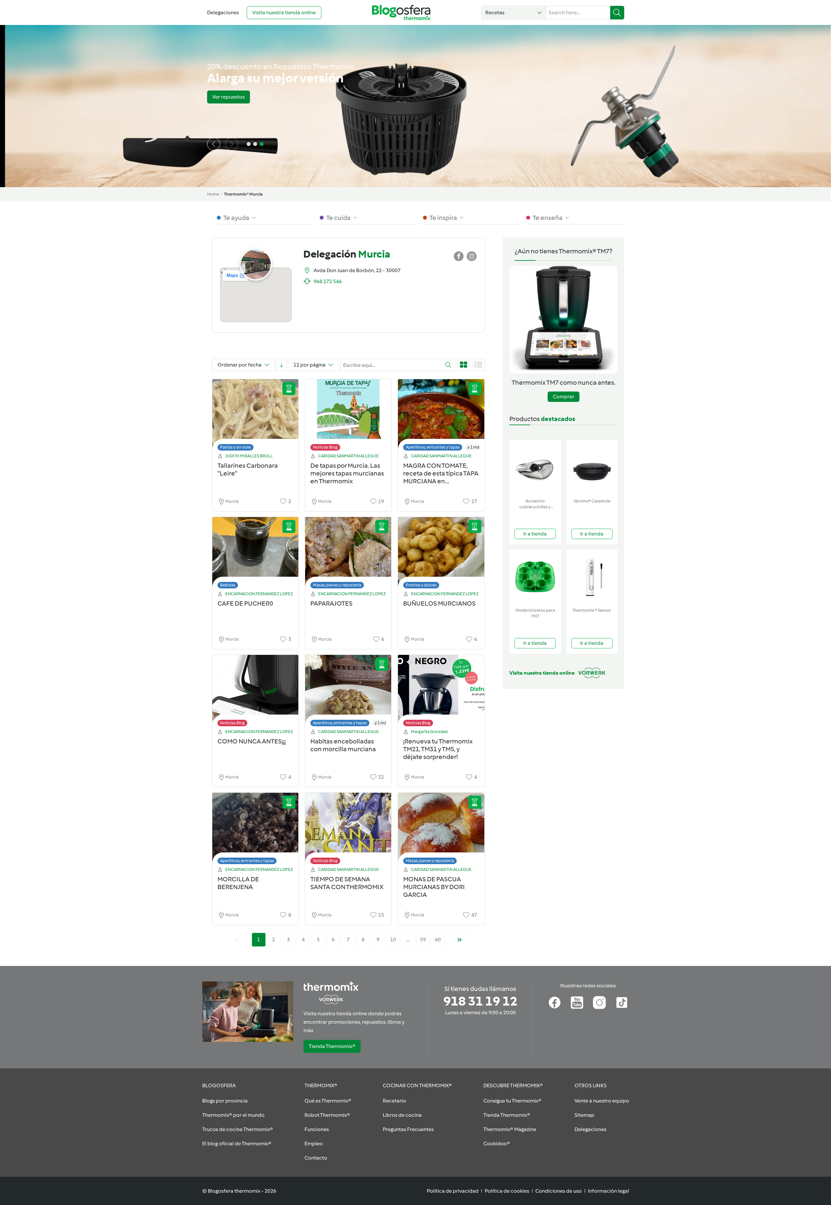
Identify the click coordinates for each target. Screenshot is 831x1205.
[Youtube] (577, 1002)
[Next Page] (459, 939)
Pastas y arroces (235, 447)
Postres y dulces (421, 585)
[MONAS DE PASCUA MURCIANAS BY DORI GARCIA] (441, 830)
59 (423, 939)
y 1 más (474, 447)
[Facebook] (554, 1002)
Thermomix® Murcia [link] (243, 194)
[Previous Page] (237, 939)
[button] (513, 12)
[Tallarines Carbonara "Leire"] (255, 416)
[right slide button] (231, 144)
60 (438, 939)
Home (213, 194)
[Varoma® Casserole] (592, 467)
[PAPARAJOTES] (348, 554)
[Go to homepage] (401, 12)
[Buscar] (617, 12)
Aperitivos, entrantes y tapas (433, 447)
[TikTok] (621, 1002)
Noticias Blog (325, 447)
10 (393, 939)
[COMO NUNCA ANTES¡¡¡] (255, 692)
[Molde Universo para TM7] (535, 577)
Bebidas (227, 585)
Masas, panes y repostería (337, 585)
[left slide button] (213, 144)
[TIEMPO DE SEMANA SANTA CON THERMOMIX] (348, 830)
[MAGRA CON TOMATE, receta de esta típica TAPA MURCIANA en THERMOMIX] (441, 416)
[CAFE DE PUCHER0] (255, 554)
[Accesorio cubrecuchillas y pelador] (535, 467)
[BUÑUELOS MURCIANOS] (441, 554)
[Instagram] (599, 1002)
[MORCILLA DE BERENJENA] (255, 830)
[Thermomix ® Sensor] (592, 577)
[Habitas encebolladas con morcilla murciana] (348, 692)
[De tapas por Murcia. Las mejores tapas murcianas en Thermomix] (348, 416)
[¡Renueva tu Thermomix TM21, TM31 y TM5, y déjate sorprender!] (441, 692)
